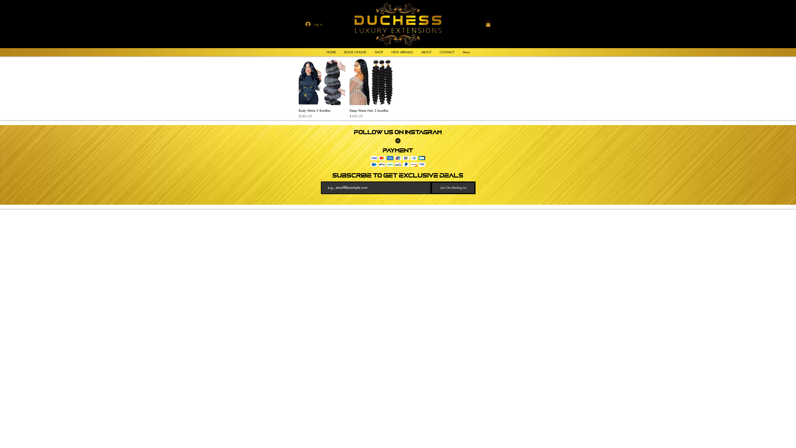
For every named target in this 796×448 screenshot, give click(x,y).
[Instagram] (397, 140)
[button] (488, 24)
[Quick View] (322, 81)
